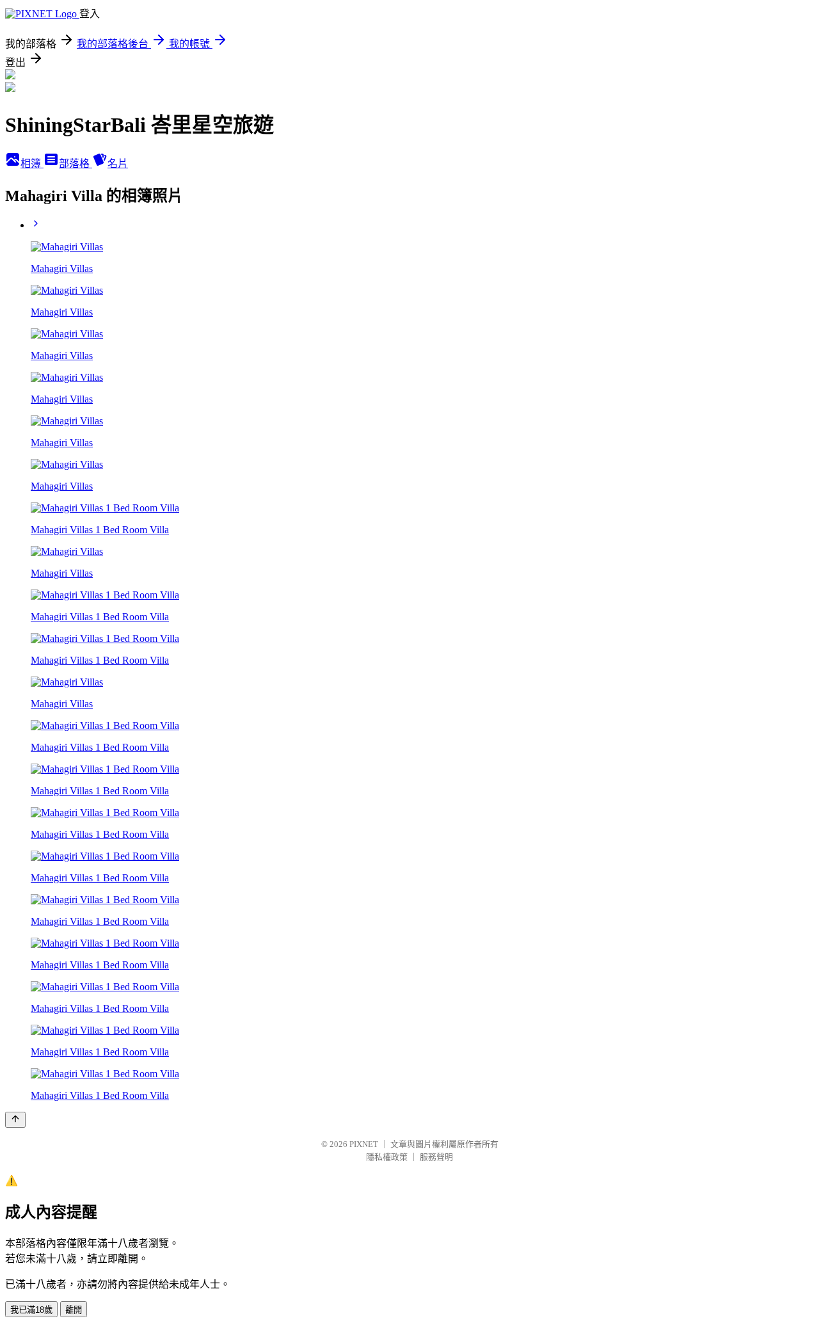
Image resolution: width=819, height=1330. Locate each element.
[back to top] (15, 1120)
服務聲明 (436, 1157)
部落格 (75, 163)
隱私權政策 (387, 1157)
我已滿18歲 (31, 1310)
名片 (117, 163)
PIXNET (363, 1144)
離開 (73, 1310)
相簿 (32, 163)
